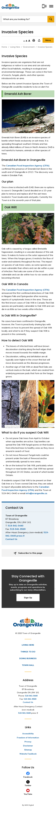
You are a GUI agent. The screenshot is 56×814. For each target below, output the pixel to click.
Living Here (15, 47)
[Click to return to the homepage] (10, 6)
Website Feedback (28, 754)
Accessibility (28, 733)
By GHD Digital (28, 805)
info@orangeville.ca (36, 493)
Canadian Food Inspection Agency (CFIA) (27, 165)
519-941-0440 (15, 525)
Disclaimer (28, 745)
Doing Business (28, 658)
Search (50, 19)
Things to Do (28, 651)
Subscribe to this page (30, 553)
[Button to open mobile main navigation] (51, 6)
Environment (29, 47)
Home (4, 47)
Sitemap (28, 750)
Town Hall (28, 665)
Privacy (27, 741)
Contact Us (11, 539)
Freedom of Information (28, 737)
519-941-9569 (18, 529)
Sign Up (28, 597)
